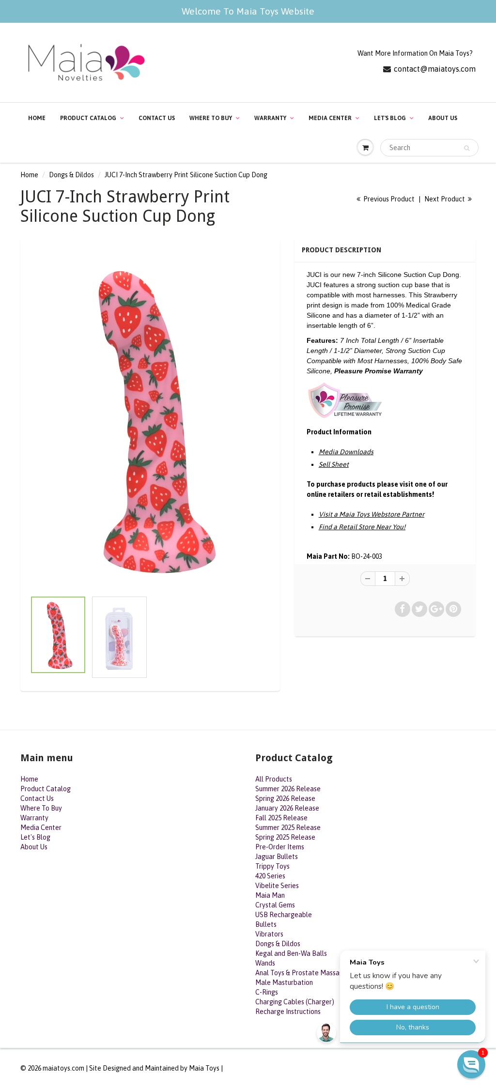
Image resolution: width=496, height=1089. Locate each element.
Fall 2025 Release (281, 818)
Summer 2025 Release (288, 827)
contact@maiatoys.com (435, 68)
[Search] (467, 148)
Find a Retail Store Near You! (362, 527)
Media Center (330, 118)
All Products (273, 779)
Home (37, 118)
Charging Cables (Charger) (294, 1002)
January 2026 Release (287, 808)
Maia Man (270, 895)
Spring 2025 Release (285, 837)
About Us (442, 118)
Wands (265, 963)
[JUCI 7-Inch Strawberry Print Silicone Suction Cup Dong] (150, 419)
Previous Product (388, 199)
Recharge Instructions (288, 1011)
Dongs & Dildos (71, 175)
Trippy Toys (272, 866)
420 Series (270, 876)
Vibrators (269, 934)
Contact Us (157, 118)
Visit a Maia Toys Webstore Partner (371, 514)
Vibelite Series (277, 886)
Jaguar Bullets (276, 856)
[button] (471, 1064)
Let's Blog (390, 118)
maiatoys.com (63, 1068)
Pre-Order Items (279, 847)
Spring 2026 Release (285, 798)
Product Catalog (88, 118)
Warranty (270, 118)
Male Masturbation (284, 982)
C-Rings (266, 992)
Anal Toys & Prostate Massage (301, 973)
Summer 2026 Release (288, 789)
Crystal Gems (275, 905)
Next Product (445, 199)
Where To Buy (210, 118)
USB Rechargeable (283, 915)
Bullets (266, 924)
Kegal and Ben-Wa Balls (291, 953)
